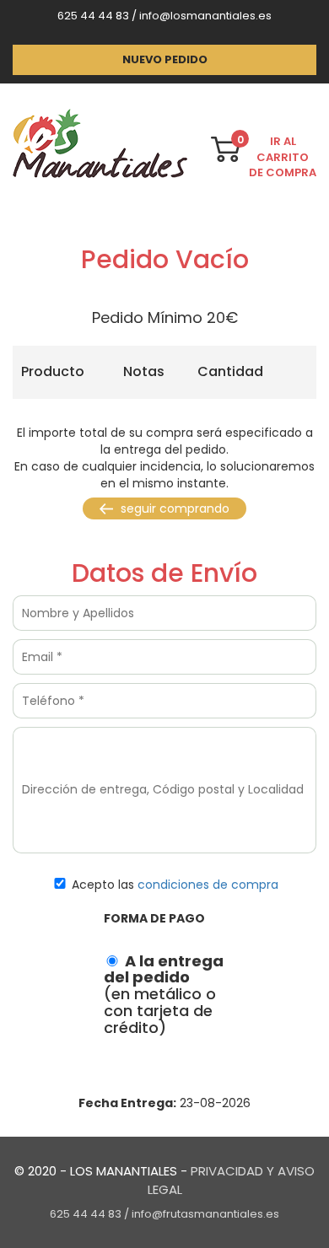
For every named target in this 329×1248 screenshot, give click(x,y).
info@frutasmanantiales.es (205, 1214)
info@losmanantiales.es (205, 16)
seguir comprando (173, 508)
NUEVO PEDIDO (165, 59)
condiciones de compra (208, 884)
